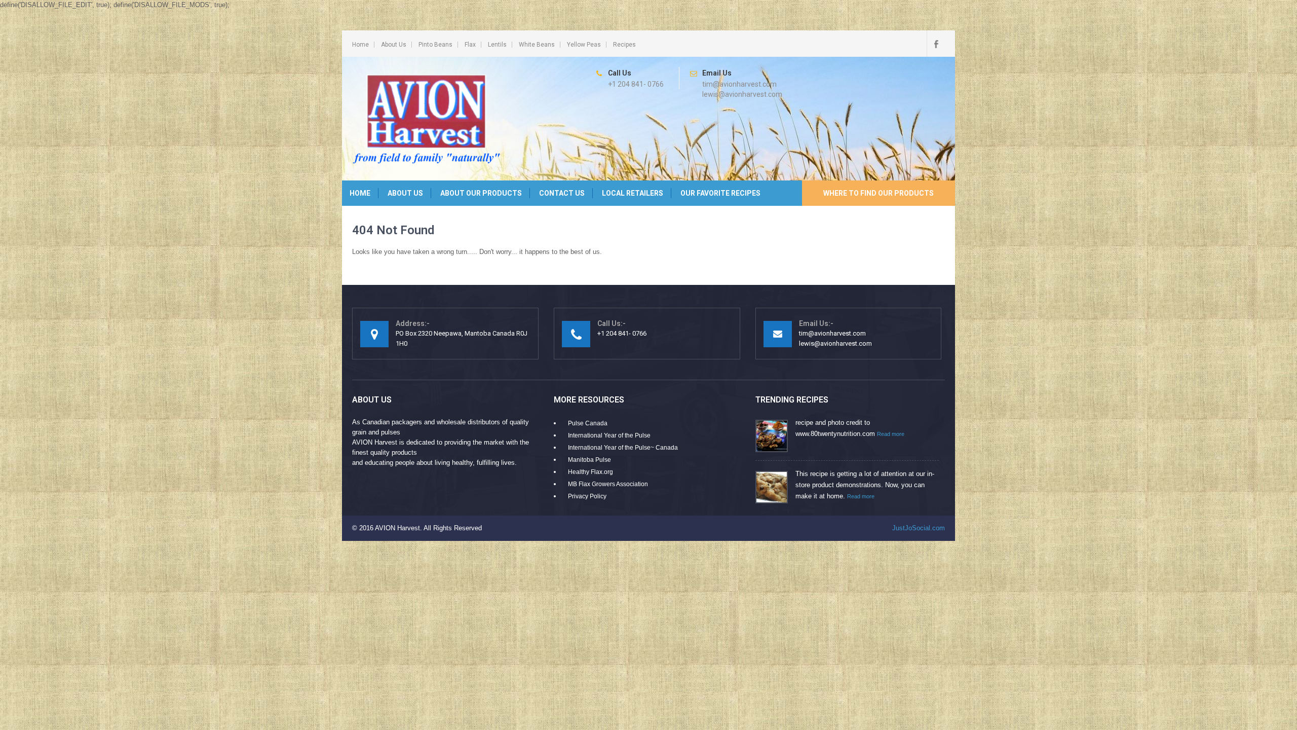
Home (360, 45)
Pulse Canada (587, 423)
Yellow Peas (584, 45)
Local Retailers (632, 193)
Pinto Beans (435, 45)
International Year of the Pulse (609, 435)
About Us (393, 45)
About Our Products (481, 193)
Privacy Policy (587, 496)
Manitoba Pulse (589, 459)
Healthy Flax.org (590, 472)
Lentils (497, 45)
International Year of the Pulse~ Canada (623, 447)
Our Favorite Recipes (720, 193)
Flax (470, 45)
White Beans (537, 45)
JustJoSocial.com (918, 528)
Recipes (624, 45)
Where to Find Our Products (878, 193)
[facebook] (936, 43)
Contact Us (562, 193)
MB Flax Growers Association (608, 484)
